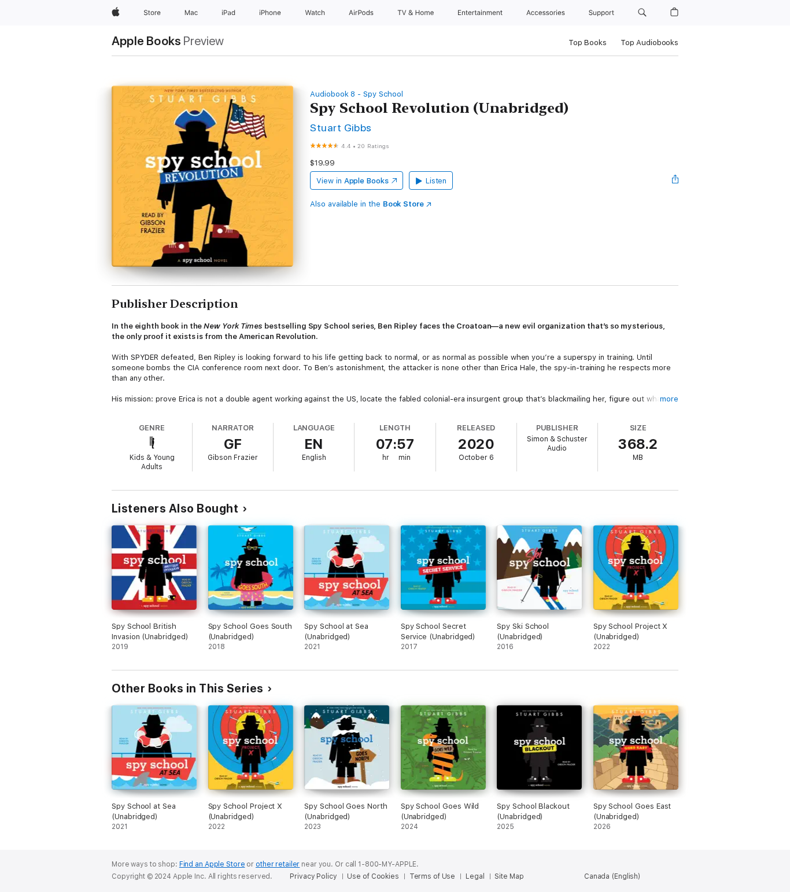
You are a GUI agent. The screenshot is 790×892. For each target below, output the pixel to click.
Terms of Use (432, 876)
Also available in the (367, 204)
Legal (475, 876)
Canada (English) (612, 876)
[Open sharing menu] (675, 180)
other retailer (278, 864)
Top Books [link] (587, 42)
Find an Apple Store (212, 864)
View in (352, 180)
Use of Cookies (372, 876)
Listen (436, 180)
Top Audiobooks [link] (649, 42)
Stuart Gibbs (341, 127)
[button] (642, 12)
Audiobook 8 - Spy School (356, 94)
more (669, 399)
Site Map (508, 876)
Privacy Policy (313, 876)
